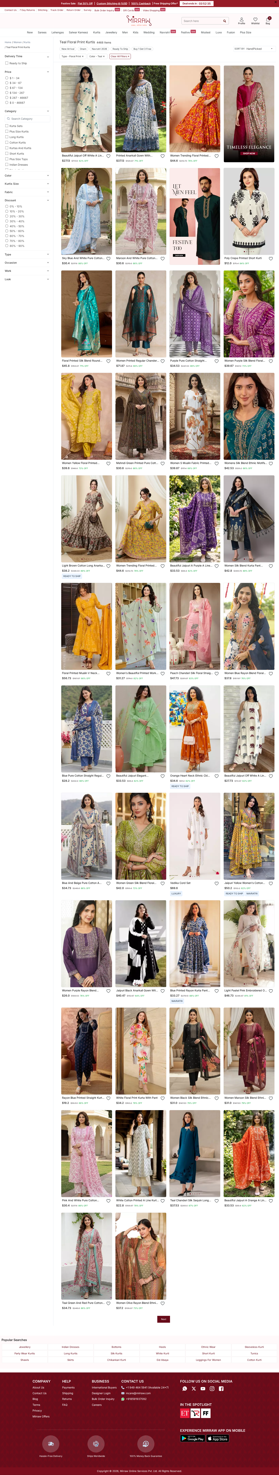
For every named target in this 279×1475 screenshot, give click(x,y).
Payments (68, 1387)
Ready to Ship (18, 63)
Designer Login (101, 1393)
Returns (67, 1398)
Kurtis (96, 32)
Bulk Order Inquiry (107, 10)
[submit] (225, 20)
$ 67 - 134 (16, 87)
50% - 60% (17, 231)
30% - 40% (17, 221)
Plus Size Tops (19, 159)
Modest (206, 32)
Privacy (37, 1410)
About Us (38, 1387)
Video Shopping (154, 10)
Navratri (167, 32)
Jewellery (111, 32)
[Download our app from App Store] (217, 1438)
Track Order (57, 10)
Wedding (149, 32)
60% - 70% (17, 235)
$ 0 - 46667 (17, 102)
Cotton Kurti (254, 1359)
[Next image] (107, 109)
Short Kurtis (17, 153)
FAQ (65, 1404)
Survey (87, 10)
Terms (36, 1404)
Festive (188, 32)
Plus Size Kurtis (19, 131)
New (30, 32)
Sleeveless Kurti (254, 1346)
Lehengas (58, 32)
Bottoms (116, 1346)
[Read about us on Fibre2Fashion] (206, 1413)
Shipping (67, 1393)
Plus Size (245, 32)
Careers (97, 1404)
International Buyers (104, 1387)
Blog (35, 1398)
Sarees (42, 32)
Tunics (254, 1353)
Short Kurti (208, 1353)
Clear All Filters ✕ (120, 56)
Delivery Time (13, 56)
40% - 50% (17, 226)
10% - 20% (17, 211)
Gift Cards (131, 10)
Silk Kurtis (116, 1353)
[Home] (139, 20)
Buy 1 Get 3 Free (142, 48)
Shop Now (89, 146)
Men (125, 32)
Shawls (25, 1359)
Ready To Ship (120, 48)
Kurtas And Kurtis (20, 148)
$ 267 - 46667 (19, 97)
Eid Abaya (162, 1359)
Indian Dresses (19, 164)
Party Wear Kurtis (24, 1353)
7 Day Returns (27, 10)
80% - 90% (17, 245)
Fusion (231, 32)
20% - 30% (17, 216)
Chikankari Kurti (116, 1359)
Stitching (42, 10)
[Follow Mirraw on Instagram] (212, 1388)
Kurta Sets (16, 126)
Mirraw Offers (41, 1416)
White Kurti (162, 1353)
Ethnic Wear (208, 1346)
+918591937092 (136, 1398)
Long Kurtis (17, 137)
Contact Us (11, 10)
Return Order (74, 10)
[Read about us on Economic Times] (185, 1413)
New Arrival (68, 48)
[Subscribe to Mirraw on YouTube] (203, 1388)
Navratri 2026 (99, 48)
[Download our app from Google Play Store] (192, 1438)
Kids (135, 32)
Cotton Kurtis (18, 142)
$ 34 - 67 (15, 82)
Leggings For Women (208, 1359)
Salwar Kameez (78, 32)
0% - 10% (16, 206)
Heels (162, 1346)
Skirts (70, 1359)
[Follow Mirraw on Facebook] (221, 1388)
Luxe (219, 32)
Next (163, 1319)
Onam (83, 48)
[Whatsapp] (184, 1388)
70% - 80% (17, 240)
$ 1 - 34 (14, 77)
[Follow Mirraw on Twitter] (194, 1388)
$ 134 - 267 (17, 92)
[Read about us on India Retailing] (195, 1413)
